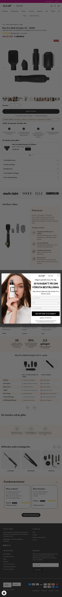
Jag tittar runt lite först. (46, 318)
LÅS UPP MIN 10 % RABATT (45, 314)
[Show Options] (58, 303)
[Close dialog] (59, 275)
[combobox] (45, 303)
